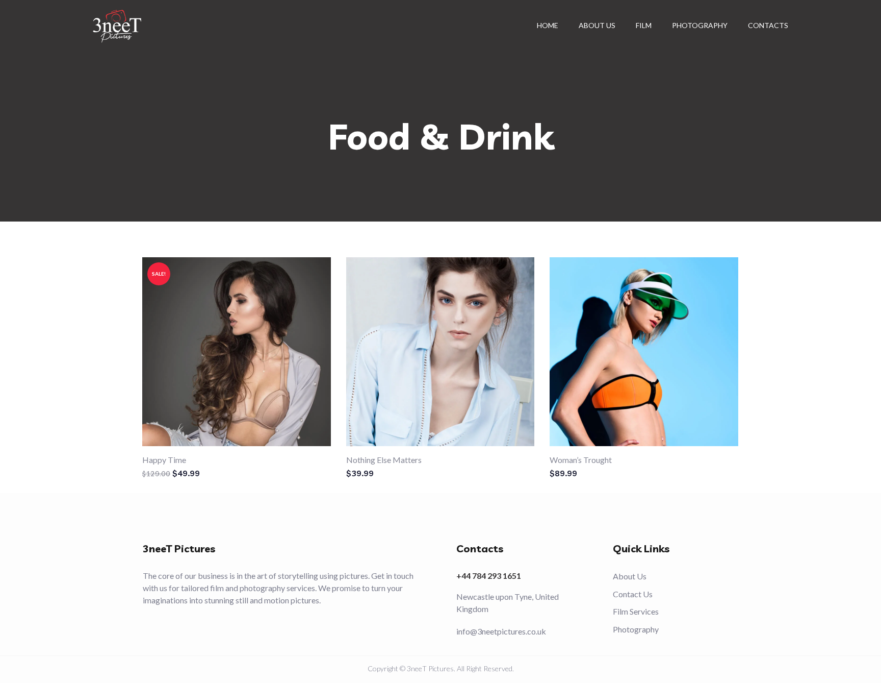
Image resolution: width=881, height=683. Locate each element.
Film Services (636, 611)
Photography (636, 629)
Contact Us (633, 594)
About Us (629, 576)
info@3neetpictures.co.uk (501, 631)
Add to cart (243, 347)
